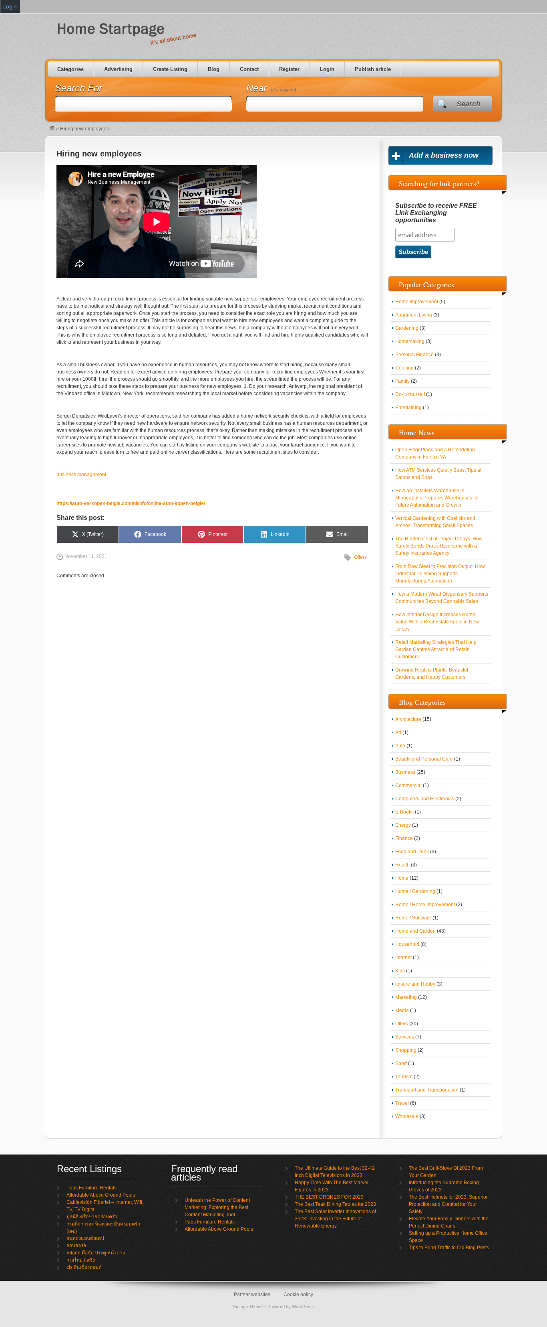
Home (401, 878)
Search (469, 104)
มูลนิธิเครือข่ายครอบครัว (91, 1216)
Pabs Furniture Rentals (91, 1188)
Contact (249, 69)
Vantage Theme (247, 1306)
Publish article (373, 69)
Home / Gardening (415, 891)
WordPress (303, 1306)
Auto (400, 746)
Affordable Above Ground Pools (100, 1195)
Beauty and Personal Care (424, 759)
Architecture (408, 719)
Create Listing (170, 69)
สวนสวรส (76, 1245)
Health (402, 865)
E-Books (404, 812)
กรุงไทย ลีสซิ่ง (80, 1260)
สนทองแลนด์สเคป (85, 1238)
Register (289, 69)
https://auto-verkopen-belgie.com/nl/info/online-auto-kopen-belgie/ (130, 503)
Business (405, 772)
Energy (403, 825)
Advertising (118, 69)
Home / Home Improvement (425, 904)
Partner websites (252, 1294)
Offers (360, 557)
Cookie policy (298, 1294)
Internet (403, 957)
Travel (402, 1103)
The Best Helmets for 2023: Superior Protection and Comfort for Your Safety (448, 1204)
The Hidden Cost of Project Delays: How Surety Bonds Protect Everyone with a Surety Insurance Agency (439, 546)
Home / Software (413, 918)
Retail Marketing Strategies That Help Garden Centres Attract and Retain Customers (436, 649)
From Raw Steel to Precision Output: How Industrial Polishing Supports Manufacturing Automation (440, 574)
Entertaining (408, 407)
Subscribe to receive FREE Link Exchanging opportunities (436, 212)
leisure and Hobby (415, 984)
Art (398, 732)
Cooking (404, 368)
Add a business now (444, 155)
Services (404, 1037)
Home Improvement (416, 301)
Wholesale (406, 1116)
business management (81, 474)
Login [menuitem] (10, 6)
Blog (213, 69)
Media (402, 1010)
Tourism (403, 1076)
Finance (404, 838)
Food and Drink (412, 851)
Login (327, 69)
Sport (401, 1063)
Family (402, 381)
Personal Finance (414, 354)
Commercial (408, 785)
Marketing (406, 997)
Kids (400, 971)
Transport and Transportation (427, 1090)
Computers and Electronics (424, 798)
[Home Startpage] (52, 129)
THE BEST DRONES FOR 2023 (329, 1197)
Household (407, 944)
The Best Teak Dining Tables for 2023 (335, 1204)
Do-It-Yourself (410, 394)
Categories (70, 69)
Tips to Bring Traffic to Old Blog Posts (449, 1247)
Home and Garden (415, 931)
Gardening (406, 328)
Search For (78, 88)
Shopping (405, 1050)
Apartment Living (413, 315)
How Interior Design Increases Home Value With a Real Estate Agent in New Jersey (437, 622)
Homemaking (409, 341)
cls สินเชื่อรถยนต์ (84, 1267)
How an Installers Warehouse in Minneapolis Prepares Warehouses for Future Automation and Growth (437, 498)
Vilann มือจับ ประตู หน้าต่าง (95, 1253)
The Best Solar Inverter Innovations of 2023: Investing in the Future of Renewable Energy (335, 1219)
